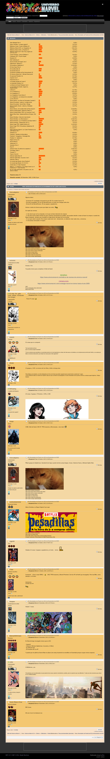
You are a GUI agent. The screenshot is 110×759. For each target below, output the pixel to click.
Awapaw (12, 601)
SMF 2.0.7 (8, 755)
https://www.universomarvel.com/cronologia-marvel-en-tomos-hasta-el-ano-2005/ (64, 283)
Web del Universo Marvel (13, 34)
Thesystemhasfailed (63, 34)
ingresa (29, 15)
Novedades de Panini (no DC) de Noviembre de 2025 (42, 192)
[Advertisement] (55, 28)
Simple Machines (24, 755)
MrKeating (13, 389)
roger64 (12, 541)
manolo (12, 337)
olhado (12, 363)
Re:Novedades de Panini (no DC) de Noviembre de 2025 (43, 260)
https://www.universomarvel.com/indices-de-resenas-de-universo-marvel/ (63, 277)
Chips (11, 569)
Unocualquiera (14, 192)
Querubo (71, 34)
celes (11, 662)
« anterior (96, 181)
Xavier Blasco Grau (16, 702)
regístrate (35, 15)
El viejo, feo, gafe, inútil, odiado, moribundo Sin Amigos (16, 295)
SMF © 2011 (15, 755)
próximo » (101, 181)
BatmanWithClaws (15, 636)
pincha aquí (100, 15)
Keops (12, 421)
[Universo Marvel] (10, 698)
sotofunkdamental (15, 502)
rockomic (12, 260)
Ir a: (93, 737)
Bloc (103, 755)
